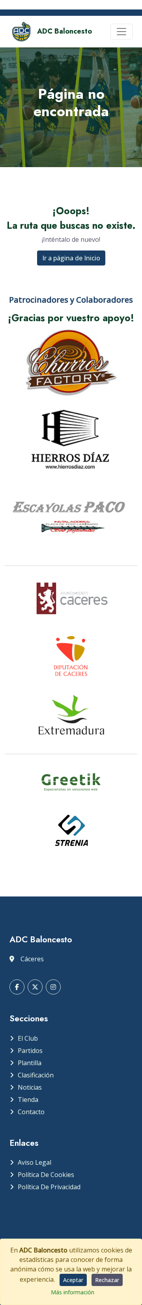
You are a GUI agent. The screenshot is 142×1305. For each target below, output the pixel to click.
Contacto (31, 1111)
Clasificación (36, 1075)
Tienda (28, 1099)
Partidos (30, 1050)
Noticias (30, 1087)
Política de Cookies (46, 1174)
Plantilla (29, 1062)
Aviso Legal (34, 1162)
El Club (28, 1038)
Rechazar (107, 1280)
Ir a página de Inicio (71, 258)
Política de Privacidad (49, 1187)
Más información (72, 1292)
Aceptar (73, 1280)
